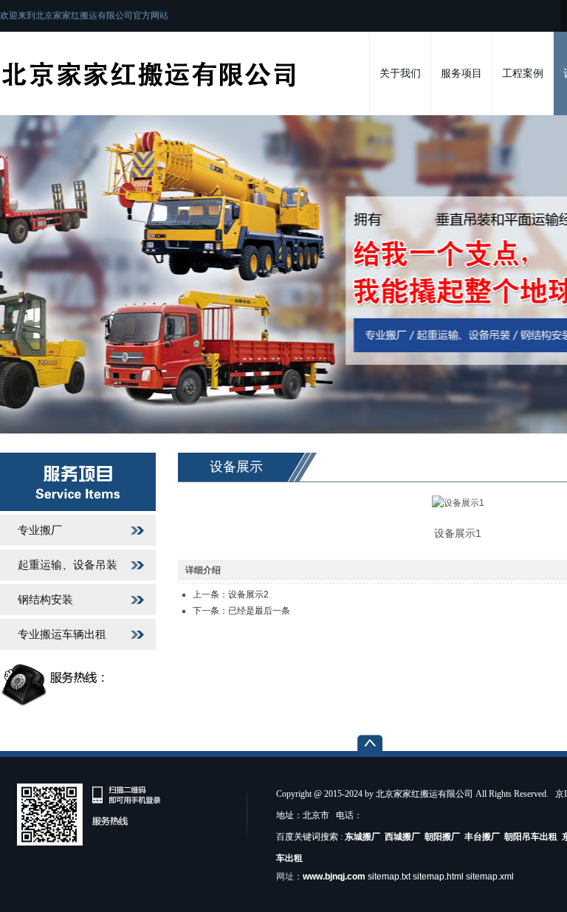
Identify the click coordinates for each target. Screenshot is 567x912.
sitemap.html (438, 876)
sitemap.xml (490, 876)
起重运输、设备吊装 (67, 565)
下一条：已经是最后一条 (241, 611)
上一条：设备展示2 (231, 594)
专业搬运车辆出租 (62, 634)
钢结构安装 (45, 600)
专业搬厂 (40, 530)
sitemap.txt (389, 876)
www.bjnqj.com (334, 876)
